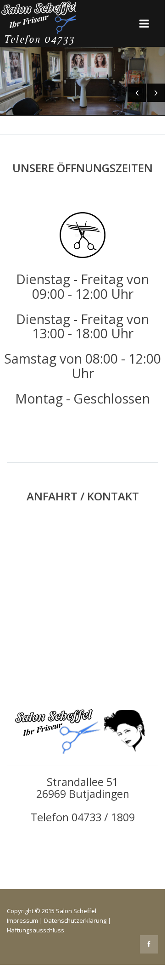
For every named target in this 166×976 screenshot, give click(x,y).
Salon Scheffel (76, 911)
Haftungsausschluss (35, 930)
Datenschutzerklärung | (77, 920)
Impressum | (25, 920)
